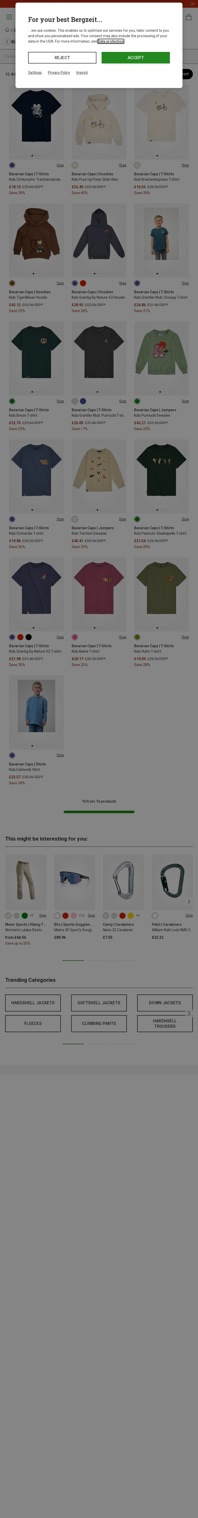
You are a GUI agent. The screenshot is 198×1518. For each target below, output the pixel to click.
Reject (62, 57)
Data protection (111, 41)
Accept (136, 57)
